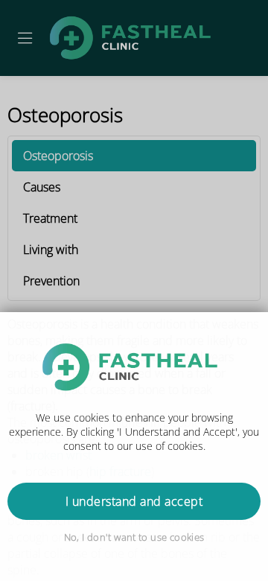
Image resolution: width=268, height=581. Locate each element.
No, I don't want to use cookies (134, 537)
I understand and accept (134, 501)
